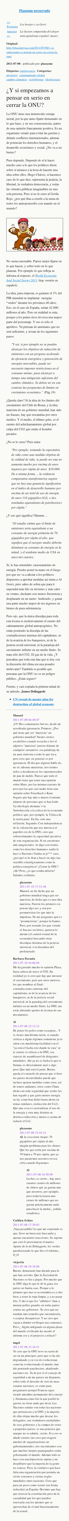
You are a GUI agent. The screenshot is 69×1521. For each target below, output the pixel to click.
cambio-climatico (16, 79)
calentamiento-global (32, 75)
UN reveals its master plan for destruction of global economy (33, 701)
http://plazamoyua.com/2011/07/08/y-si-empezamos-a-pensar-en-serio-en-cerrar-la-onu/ (32, 52)
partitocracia (27, 71)
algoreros (12, 75)
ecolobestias (36, 79)
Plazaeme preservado (34, 10)
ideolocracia (52, 79)
